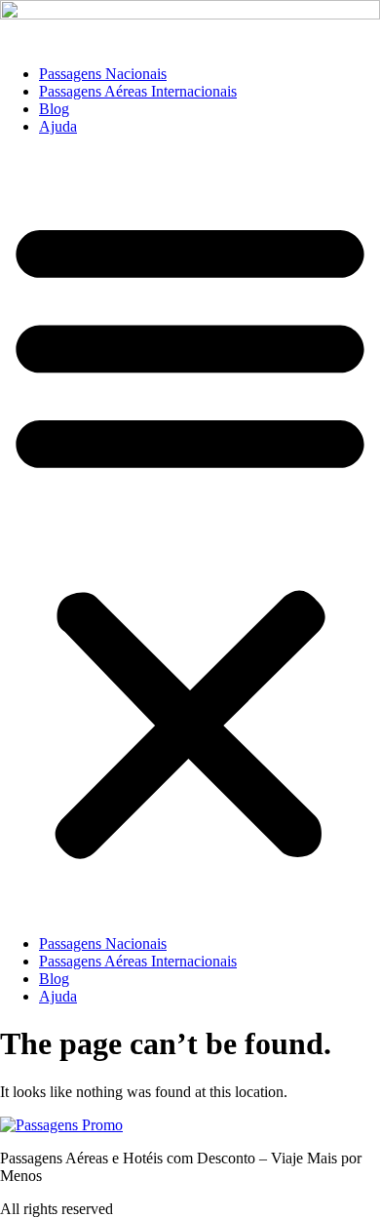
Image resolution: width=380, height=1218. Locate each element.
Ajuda (58, 126)
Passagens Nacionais (103, 73)
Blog (54, 108)
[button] (190, 535)
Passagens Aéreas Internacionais (138, 91)
